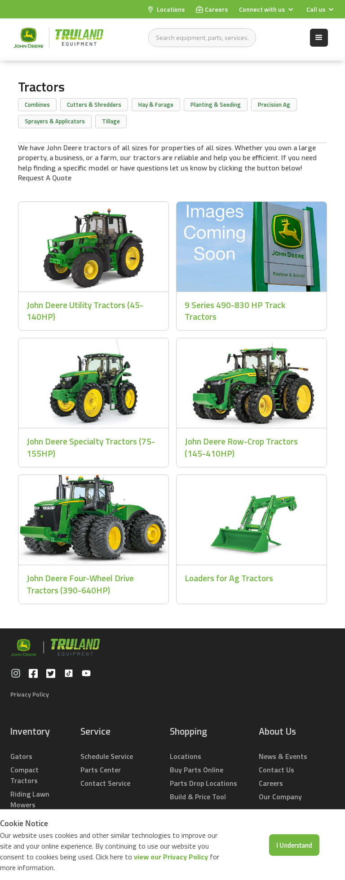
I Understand (294, 845)
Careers (271, 783)
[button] (267, 9)
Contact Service (105, 783)
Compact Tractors (24, 775)
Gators (21, 756)
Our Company (280, 796)
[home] (58, 37)
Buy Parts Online (196, 769)
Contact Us (276, 769)
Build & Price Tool (198, 796)
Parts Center (100, 769)
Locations (185, 756)
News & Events (283, 756)
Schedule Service (106, 756)
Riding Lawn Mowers (29, 799)
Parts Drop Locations (203, 783)
